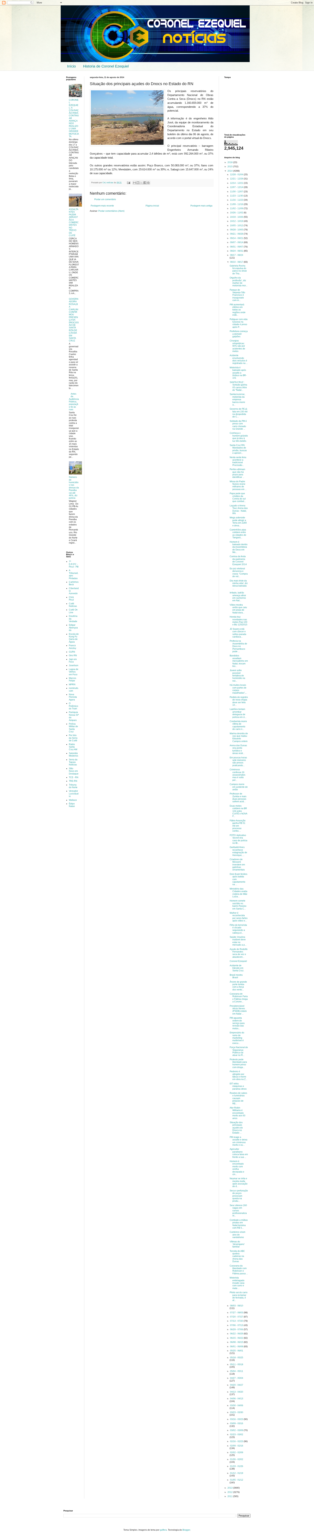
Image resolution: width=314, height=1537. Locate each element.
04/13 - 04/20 (236, 1392)
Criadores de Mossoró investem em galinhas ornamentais (237, 864)
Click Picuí (71, 598)
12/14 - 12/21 (237, 183)
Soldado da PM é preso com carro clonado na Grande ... (238, 425)
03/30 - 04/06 (236, 1405)
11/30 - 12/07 (237, 191)
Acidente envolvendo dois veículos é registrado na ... (239, 359)
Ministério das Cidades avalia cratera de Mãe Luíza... (238, 893)
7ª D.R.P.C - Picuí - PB (73, 564)
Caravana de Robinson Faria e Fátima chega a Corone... (239, 998)
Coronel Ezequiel (238, 961)
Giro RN (73, 655)
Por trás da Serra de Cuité (73, 738)
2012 (230, 1492)
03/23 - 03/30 (236, 1412)
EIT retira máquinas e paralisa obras (238, 1086)
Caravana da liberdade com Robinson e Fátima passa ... (239, 1270)
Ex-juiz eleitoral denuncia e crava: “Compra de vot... (239, 572)
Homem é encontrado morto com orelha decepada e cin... (237, 1168)
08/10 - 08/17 (237, 262)
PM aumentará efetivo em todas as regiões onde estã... (237, 309)
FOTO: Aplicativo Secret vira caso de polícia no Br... (238, 839)
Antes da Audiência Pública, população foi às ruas (74, 402)
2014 (230, 171)
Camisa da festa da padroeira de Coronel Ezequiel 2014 (238, 560)
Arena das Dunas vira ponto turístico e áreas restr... (238, 749)
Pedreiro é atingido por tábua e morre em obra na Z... (238, 1075)
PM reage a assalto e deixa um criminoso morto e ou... (238, 1141)
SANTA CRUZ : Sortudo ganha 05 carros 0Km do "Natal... (238, 386)
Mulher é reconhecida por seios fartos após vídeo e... (238, 917)
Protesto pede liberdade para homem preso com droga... (238, 1063)
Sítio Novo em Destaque (73, 771)
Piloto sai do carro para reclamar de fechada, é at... (238, 1296)
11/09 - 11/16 (237, 204)
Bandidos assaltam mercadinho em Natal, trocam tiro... (239, 660)
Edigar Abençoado (73, 628)
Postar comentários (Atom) (111, 211)
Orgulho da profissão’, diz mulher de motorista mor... (238, 281)
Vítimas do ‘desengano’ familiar (237, 1244)
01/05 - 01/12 (236, 1480)
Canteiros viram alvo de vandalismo (237, 1235)
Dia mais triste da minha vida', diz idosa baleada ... (239, 584)
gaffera (163, 1530)
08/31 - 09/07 (237, 246)
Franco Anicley (72, 646)
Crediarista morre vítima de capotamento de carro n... (238, 725)
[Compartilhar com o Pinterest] (148, 183)
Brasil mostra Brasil (236, 976)
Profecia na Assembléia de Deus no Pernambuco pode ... (238, 646)
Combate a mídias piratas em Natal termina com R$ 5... (239, 1224)
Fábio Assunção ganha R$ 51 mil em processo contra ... (237, 825)
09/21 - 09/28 (237, 234)
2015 (230, 166)
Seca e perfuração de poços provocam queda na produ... (239, 1195)
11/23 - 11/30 (237, 195)
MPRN (72, 684)
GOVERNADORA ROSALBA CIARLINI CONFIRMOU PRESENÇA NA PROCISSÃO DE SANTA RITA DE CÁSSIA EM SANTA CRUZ (74, 320)
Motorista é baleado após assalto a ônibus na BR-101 (238, 372)
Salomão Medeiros (73, 754)
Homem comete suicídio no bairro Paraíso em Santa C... (238, 904)
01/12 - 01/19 (236, 1473)
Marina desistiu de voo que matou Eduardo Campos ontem (239, 737)
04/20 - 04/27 (236, 1385)
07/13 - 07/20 (237, 1321)
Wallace (73, 800)
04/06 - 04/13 (236, 1398)
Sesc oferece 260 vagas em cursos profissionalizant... (238, 1210)
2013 (230, 1488)
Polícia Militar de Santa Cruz (73, 728)
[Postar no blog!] (138, 183)
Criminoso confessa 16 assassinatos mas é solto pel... (237, 774)
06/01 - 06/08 (237, 1346)
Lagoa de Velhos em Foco (73, 672)
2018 (230, 162)
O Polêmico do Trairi (73, 706)
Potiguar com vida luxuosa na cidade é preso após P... (238, 323)
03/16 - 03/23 (237, 1419)
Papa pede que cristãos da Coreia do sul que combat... (238, 497)
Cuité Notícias (73, 604)
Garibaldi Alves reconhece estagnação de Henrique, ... (238, 851)
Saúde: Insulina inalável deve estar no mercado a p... (238, 941)
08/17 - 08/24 (236, 255)
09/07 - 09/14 (237, 242)
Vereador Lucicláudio (73, 794)
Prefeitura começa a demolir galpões (239, 334)
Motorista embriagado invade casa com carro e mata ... (237, 1283)
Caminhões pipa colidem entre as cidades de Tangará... (238, 533)
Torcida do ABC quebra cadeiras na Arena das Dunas (237, 1256)
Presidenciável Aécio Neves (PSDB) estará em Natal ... (238, 1010)
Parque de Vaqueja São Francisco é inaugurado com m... (237, 295)
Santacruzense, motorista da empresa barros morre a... (237, 399)
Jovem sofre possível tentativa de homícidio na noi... (237, 675)
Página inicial (152, 205)
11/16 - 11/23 (237, 200)
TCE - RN (73, 777)
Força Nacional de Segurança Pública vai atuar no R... (239, 1051)
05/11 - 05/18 (236, 1364)
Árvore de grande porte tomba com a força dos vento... (238, 986)
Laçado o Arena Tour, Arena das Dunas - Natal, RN (239, 509)
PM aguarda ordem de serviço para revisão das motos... (237, 1023)
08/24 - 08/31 (237, 251)
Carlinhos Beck (73, 583)
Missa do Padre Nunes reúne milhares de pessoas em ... (238, 485)
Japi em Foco (73, 660)
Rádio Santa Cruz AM (73, 747)
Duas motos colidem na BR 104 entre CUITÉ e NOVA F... (238, 811)
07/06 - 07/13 (237, 1325)
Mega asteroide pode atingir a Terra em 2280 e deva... (238, 521)
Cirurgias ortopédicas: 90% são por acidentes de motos (237, 346)
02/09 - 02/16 (236, 1445)
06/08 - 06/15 (237, 1342)
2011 (230, 1496)
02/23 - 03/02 (236, 1434)
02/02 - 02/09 (236, 1452)
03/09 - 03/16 (236, 1423)
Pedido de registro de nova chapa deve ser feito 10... (239, 701)
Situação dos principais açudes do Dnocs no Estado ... (236, 1127)
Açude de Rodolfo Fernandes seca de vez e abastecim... (238, 953)
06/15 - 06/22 (237, 1338)
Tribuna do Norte (73, 786)
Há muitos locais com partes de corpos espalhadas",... (238, 689)
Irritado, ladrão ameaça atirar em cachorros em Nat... (238, 596)
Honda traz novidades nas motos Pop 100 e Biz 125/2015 (238, 621)
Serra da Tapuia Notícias (73, 762)
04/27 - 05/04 (236, 1378)
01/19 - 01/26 (236, 1466)
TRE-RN (73, 781)
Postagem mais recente (102, 205)
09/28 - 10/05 (237, 229)
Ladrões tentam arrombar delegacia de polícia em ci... (238, 713)
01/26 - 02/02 (236, 1459)
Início (71, 66)
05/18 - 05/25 (236, 1357)
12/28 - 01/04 (237, 174)
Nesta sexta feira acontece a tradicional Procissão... (238, 461)
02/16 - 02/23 (237, 1441)
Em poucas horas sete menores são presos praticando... (238, 761)
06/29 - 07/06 (237, 1329)
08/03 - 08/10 (236, 1305)
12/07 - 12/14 (237, 187)
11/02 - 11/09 (237, 208)
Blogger (186, 1530)
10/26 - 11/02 (237, 212)
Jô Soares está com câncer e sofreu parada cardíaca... (238, 633)
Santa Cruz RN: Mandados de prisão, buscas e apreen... (238, 449)
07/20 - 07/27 (237, 1316)
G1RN (72, 652)
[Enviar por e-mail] (134, 183)
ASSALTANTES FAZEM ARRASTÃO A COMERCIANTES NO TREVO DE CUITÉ (74, 222)
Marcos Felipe (72, 679)
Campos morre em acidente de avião (239, 787)
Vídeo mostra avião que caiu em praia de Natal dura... (238, 609)
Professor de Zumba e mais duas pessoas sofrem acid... (238, 797)
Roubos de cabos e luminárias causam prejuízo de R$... (238, 1098)
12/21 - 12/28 (237, 178)
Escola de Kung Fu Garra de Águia (74, 638)
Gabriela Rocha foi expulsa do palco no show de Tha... (238, 270)
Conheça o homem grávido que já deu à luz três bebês (239, 437)
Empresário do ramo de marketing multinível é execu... (237, 1037)
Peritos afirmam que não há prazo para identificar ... (237, 473)
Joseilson (73, 665)
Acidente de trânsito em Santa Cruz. (237, 968)
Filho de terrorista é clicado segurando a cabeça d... (238, 929)
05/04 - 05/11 (236, 1371)
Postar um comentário (105, 199)
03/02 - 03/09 (237, 1430)
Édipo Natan (72, 805)
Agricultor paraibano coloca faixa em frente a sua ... (239, 1153)
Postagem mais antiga (201, 205)
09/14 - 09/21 (237, 238)
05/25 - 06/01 (236, 1350)
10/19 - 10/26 (237, 217)
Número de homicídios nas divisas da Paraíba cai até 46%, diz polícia (74, 487)
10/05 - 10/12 (237, 225)
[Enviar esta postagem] (128, 182)
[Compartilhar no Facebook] (145, 183)
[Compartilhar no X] (141, 183)
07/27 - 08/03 (237, 1312)
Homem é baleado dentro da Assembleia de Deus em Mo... (238, 547)
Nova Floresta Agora (73, 697)
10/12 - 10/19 (237, 221)
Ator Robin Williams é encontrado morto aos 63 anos (237, 1113)
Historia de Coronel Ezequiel (106, 66)
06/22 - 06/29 (237, 1333)
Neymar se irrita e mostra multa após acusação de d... (238, 1182)
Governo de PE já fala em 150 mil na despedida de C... (238, 413)
